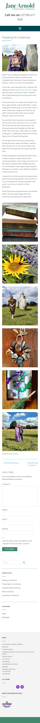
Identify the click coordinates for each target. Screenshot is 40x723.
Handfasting (6, 661)
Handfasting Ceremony (23, 90)
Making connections (10, 463)
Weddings (15, 454)
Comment (6, 484)
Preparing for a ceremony (11, 584)
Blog (9, 454)
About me (5, 647)
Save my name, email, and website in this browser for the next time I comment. (17, 542)
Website (5, 529)
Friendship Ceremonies (10, 595)
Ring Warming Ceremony (11, 588)
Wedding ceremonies (8, 669)
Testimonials (6, 674)
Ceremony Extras (7, 649)
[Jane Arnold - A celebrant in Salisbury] (20, 6)
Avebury (27, 123)
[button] (20, 28)
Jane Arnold (7, 40)
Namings (5, 666)
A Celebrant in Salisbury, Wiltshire (12, 644)
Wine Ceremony (8, 592)
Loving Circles (6, 671)
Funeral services (7, 656)
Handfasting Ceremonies (10, 664)
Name (5, 510)
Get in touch (6, 659)
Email (4, 519)
